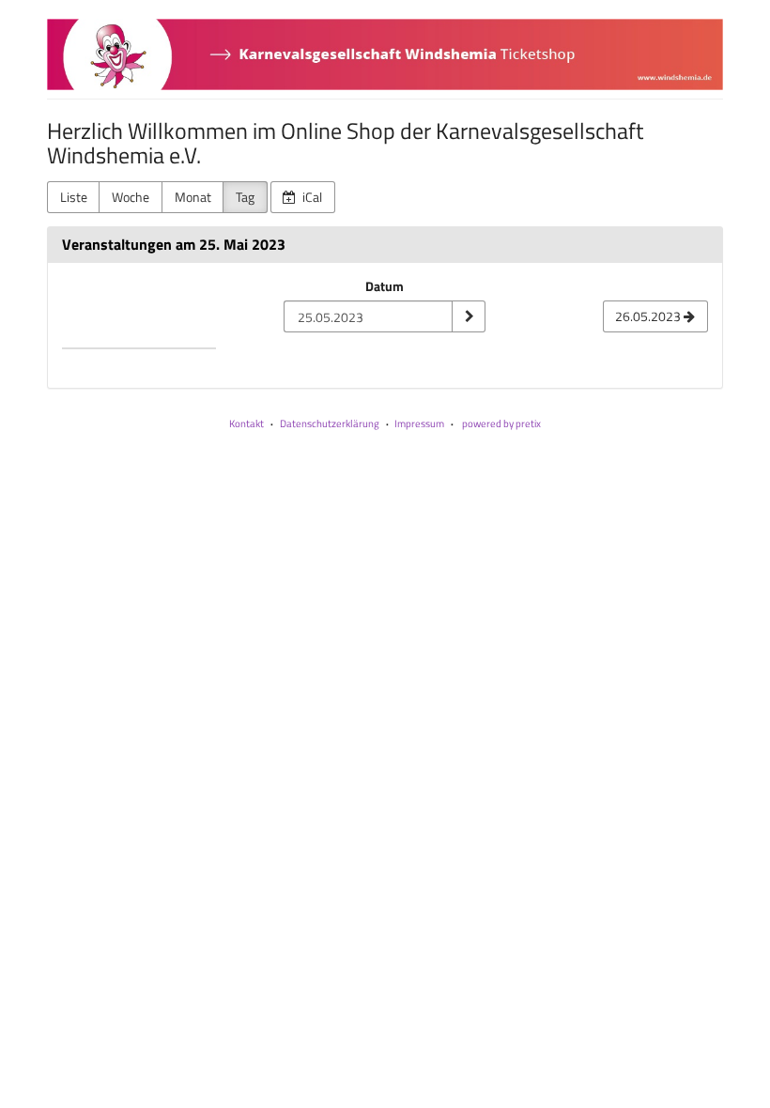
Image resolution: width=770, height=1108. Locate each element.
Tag (245, 197)
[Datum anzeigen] (468, 316)
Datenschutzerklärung (329, 423)
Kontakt (246, 423)
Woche (130, 197)
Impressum (419, 423)
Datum (384, 286)
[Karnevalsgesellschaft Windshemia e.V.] (385, 54)
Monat (193, 197)
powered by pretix (501, 423)
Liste (73, 197)
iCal (311, 197)
